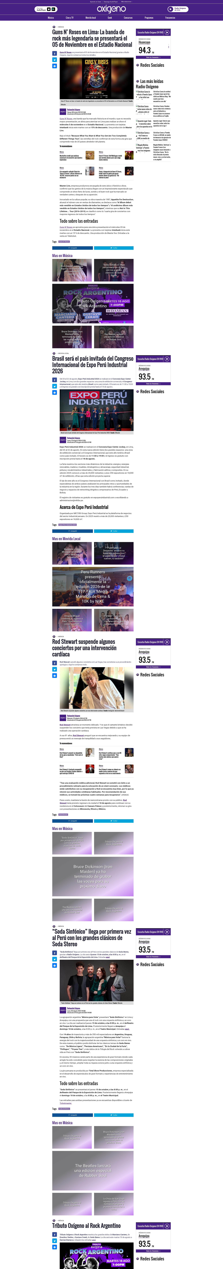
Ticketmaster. (66, 1103)
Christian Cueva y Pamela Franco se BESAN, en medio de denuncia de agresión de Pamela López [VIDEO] (162, 136)
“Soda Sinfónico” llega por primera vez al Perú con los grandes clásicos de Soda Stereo (114, 270)
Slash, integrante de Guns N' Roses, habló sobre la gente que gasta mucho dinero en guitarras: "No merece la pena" (110, 174)
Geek (110, 17)
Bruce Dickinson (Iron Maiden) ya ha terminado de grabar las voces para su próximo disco (72, 336)
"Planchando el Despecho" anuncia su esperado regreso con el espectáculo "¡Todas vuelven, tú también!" (114, 553)
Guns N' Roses (66, 118)
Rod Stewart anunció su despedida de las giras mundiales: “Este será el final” (71, 755)
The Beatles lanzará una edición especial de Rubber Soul (114, 337)
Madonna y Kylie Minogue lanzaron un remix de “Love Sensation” (72, 553)
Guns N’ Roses (66, 227)
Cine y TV (69, 17)
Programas (149, 17)
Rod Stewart (63, 814)
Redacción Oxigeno (73, 109)
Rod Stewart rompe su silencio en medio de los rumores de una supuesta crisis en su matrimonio (110, 771)
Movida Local (63, 353)
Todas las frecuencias (152, 57)
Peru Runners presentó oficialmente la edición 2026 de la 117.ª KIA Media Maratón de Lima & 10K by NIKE (93, 587)
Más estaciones (126, 1)
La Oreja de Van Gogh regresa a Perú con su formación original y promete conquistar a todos (113, 1204)
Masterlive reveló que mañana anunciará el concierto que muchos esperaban (71, 157)
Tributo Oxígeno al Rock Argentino (93, 303)
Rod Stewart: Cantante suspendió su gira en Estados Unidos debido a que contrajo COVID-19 (71, 771)
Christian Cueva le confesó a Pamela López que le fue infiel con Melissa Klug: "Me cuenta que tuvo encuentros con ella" (162, 96)
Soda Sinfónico (64, 1109)
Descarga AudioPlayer (111, 2)
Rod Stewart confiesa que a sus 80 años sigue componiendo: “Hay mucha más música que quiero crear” (110, 756)
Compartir (74, 248)
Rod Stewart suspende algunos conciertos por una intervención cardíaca (72, 270)
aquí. (108, 957)
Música (51, 17)
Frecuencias (170, 17)
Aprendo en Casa (95, 2)
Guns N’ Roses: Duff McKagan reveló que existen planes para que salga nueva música (110, 157)
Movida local (91, 17)
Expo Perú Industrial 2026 (67, 525)
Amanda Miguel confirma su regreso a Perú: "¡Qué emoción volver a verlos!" (72, 620)
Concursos (128, 17)
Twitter (115, 248)
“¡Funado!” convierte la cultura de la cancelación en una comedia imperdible (114, 620)
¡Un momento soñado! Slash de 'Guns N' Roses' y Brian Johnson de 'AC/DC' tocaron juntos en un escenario (71, 174)
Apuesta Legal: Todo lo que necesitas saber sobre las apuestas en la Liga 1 (161, 123)
